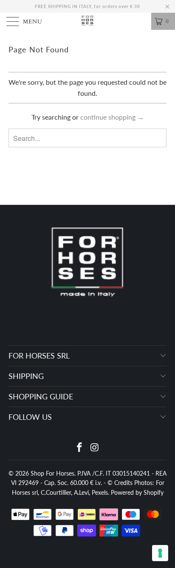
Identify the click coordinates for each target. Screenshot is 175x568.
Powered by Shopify (137, 492)
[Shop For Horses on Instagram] (94, 448)
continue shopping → (112, 117)
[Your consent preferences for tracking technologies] (160, 553)
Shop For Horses (52, 473)
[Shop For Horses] (87, 21)
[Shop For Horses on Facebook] (79, 448)
